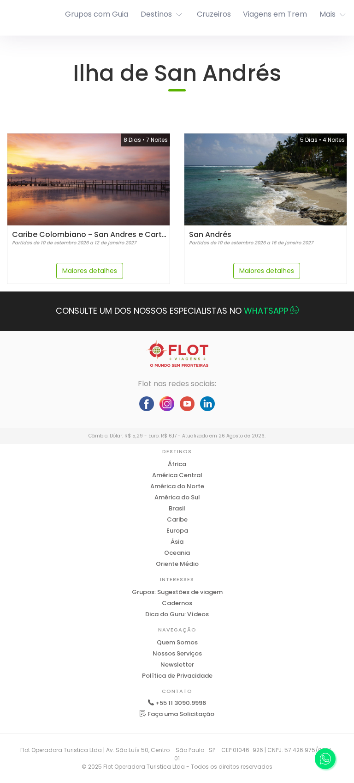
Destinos (156, 14)
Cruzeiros (214, 14)
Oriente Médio (177, 563)
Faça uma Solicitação (180, 714)
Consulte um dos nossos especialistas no (172, 310)
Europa (177, 530)
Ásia (177, 541)
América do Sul (177, 497)
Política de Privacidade (177, 675)
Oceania (177, 552)
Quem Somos (177, 642)
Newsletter (177, 664)
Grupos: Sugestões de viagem (177, 592)
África (177, 464)
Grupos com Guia (96, 14)
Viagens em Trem (275, 14)
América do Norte (177, 486)
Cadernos (177, 603)
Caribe (177, 519)
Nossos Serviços (177, 653)
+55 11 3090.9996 (180, 702)
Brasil (177, 508)
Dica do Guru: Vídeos (177, 614)
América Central (177, 475)
